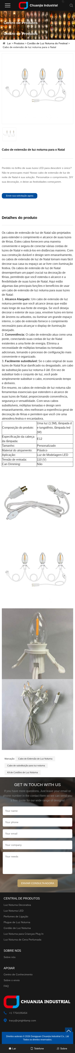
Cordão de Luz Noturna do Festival (47, 43)
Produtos (19, 43)
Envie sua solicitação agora (19, 196)
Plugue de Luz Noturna (17, 922)
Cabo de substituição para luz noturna (26, 765)
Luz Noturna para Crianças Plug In (24, 933)
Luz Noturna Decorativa (17, 904)
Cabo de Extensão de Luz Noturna (35, 759)
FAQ (6, 986)
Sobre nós (9, 957)
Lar (9, 43)
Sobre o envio (12, 980)
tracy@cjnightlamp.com (22, 1020)
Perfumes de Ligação (16, 916)
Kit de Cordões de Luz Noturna (22, 772)
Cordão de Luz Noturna (17, 928)
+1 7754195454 (18, 1012)
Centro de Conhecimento (18, 974)
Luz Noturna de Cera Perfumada (22, 939)
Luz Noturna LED (13, 910)
